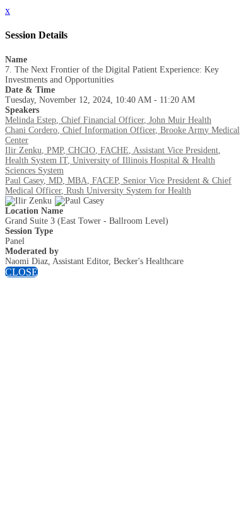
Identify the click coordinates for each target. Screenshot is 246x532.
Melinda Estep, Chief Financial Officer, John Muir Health (108, 120)
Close (21, 272)
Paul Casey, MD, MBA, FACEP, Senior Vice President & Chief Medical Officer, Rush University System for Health (118, 185)
